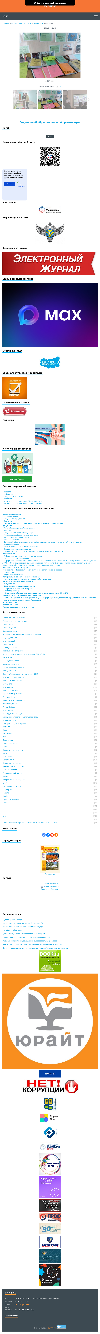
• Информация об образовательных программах (22, 556)
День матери (8, 740)
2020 (4, 812)
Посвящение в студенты (13, 651)
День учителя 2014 (10, 670)
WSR (4, 736)
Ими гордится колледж (12, 713)
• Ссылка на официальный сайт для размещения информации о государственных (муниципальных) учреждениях (49, 598)
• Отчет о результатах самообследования (20, 546)
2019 (4, 809)
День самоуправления (12, 763)
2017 (4, 783)
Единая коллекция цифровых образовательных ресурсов (26, 937)
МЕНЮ (5, 16)
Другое (5, 776)
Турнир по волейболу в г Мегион (16, 621)
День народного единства (13, 766)
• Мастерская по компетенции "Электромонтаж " (23, 501)
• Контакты (7, 521)
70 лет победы (9, 697)
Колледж (27, 23)
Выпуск (6, 753)
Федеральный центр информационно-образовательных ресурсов (29, 941)
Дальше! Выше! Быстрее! (13, 680)
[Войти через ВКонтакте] (48, 835)
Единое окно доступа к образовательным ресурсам (23, 934)
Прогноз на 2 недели (49, 889)
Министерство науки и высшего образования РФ (22, 923)
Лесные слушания (10, 703)
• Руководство (8, 572)
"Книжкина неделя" (11, 690)
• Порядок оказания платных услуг (17, 588)
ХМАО (5, 746)
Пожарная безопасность (13, 750)
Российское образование (13, 930)
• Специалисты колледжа (12, 496)
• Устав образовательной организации (18, 528)
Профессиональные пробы (14, 779)
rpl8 (60, 86)
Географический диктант (13, 773)
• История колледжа (10, 516)
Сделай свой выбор (11, 799)
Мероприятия (8, 760)
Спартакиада (8, 624)
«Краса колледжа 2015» (12, 694)
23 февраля (7, 789)
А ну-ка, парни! (9, 641)
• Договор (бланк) (10, 591)
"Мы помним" (8, 710)
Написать (9, 183)
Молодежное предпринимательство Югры (20, 717)
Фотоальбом (16, 23)
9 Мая (5, 803)
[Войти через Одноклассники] (56, 835)
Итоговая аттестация (12, 786)
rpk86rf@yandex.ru (22, 1304)
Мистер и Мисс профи (12, 664)
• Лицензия (6, 530)
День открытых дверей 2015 (14, 700)
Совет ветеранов (10, 743)
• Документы (7, 499)
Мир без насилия (10, 770)
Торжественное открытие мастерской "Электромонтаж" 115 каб (30, 822)
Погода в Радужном (50, 883)
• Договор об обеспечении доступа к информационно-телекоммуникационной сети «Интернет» (42, 542)
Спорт (5, 730)
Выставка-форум (10, 631)
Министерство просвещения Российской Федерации (24, 926)
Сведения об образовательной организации (50, 122)
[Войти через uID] (44, 835)
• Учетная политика (10, 539)
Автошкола (7, 684)
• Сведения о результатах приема (16, 558)
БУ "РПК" (50, 6)
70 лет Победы (9, 707)
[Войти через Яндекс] (52, 835)
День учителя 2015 (10, 720)
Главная (5, 23)
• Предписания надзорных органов (16, 549)
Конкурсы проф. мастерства (14, 723)
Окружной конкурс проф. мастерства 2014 (20, 674)
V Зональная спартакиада (13, 667)
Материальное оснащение (14, 618)
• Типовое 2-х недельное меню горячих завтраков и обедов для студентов (33, 551)
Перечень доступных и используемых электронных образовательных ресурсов (35, 948)
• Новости (6, 492)
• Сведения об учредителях (13, 519)
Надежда (6, 727)
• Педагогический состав (12, 574)
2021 (4, 816)
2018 (4, 806)
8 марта (6, 793)
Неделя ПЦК (38, 23)
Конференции (8, 796)
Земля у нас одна (10, 647)
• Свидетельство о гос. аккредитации (17, 532)
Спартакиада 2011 (10, 628)
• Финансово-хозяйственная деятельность (20, 535)
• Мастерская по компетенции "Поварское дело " (23, 503)
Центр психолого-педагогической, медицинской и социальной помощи (32, 944)
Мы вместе (7, 657)
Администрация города (12, 919)
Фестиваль (7, 733)
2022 (4, 819)
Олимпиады (7, 756)
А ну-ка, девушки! (10, 637)
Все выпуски (50, 874)
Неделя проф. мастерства (13, 677)
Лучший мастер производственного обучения (22, 634)
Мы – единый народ (11, 661)
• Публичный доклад (10, 544)
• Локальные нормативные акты (15, 537)
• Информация (8, 494)
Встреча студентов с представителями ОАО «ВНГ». (24, 654)
